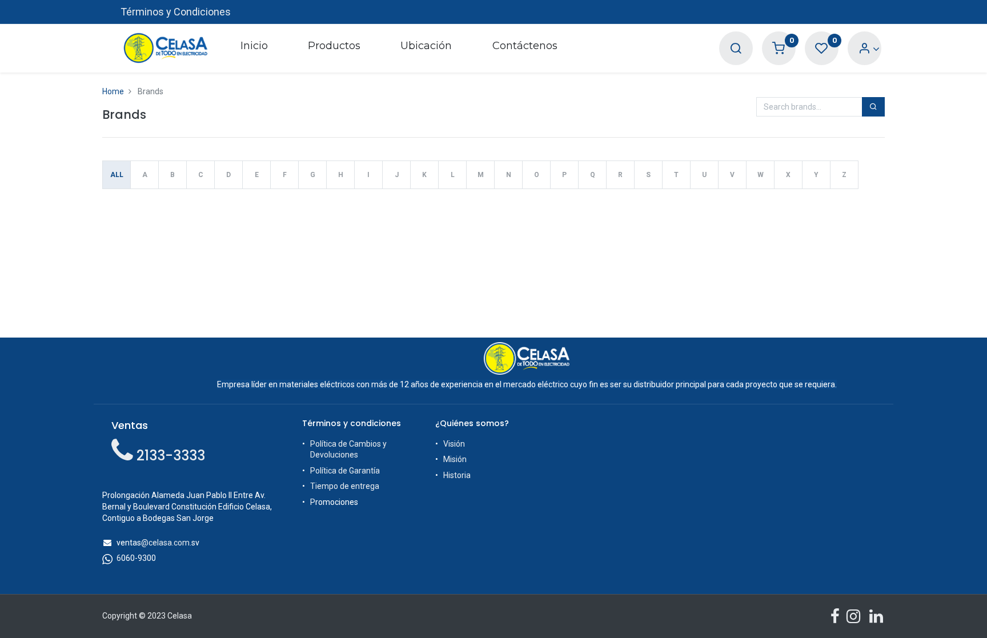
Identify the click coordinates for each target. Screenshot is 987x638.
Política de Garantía (345, 470)
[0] (778, 49)
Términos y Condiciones (176, 12)
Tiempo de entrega (344, 486)
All (116, 175)
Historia (457, 475)
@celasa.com (165, 542)
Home (113, 91)
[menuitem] (253, 48)
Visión (454, 443)
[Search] (735, 49)
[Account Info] (869, 49)
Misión (455, 459)
